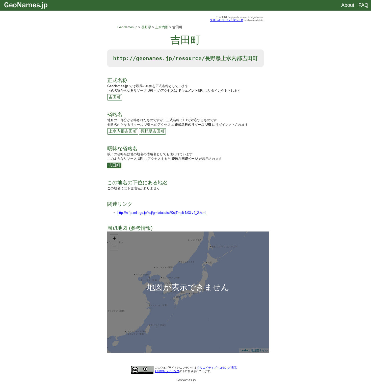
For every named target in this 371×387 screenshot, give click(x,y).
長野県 (146, 27)
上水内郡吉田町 (123, 131)
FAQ (363, 5)
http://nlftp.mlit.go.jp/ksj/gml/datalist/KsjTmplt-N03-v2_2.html (161, 213)
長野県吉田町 (152, 131)
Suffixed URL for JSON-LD (226, 20)
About (347, 5)
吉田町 (115, 97)
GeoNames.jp (127, 27)
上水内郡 (161, 27)
